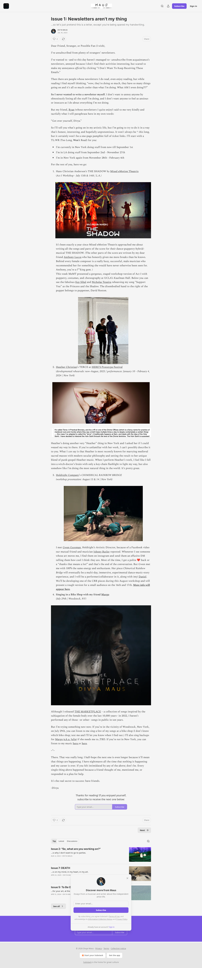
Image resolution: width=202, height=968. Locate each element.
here (76, 743)
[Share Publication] (168, 6)
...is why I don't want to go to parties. (68, 852)
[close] (127, 878)
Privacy (98, 948)
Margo (105, 595)
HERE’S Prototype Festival (107, 367)
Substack (87, 962)
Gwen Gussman (72, 547)
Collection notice (118, 948)
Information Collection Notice (100, 919)
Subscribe (179, 6)
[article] (101, 854)
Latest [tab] (61, 841)
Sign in (193, 6)
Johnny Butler (101, 552)
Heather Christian (66, 367)
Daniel (142, 577)
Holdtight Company (67, 475)
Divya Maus (62, 30)
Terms (106, 948)
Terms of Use (114, 916)
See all (56, 906)
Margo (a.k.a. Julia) (66, 739)
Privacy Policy (121, 919)
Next (142, 830)
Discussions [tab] (72, 841)
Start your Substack (93, 955)
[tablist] (65, 841)
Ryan (71, 110)
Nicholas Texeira (101, 282)
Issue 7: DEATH (60, 868)
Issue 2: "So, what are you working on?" (76, 849)
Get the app (114, 955)
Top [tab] (54, 841)
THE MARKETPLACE (87, 712)
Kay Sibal (80, 282)
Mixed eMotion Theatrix (124, 171)
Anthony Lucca (72, 257)
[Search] (162, 6)
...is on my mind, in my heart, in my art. (69, 871)
